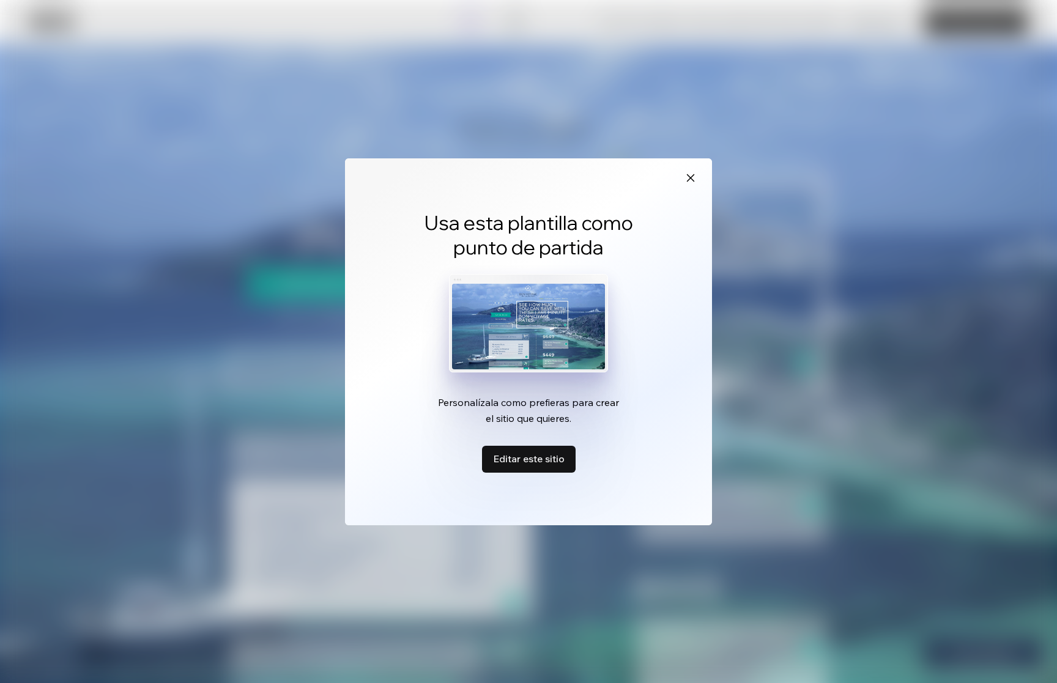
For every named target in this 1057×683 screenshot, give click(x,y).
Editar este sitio (529, 458)
